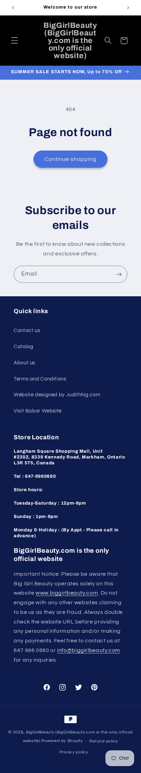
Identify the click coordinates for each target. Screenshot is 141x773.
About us (24, 362)
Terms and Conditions (40, 379)
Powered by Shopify (62, 741)
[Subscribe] (119, 274)
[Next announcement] (128, 7)
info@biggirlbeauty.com (88, 650)
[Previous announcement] (13, 7)
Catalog (23, 346)
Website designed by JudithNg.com (57, 394)
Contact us (27, 330)
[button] (14, 40)
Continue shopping (70, 159)
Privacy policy (74, 752)
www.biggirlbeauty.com (67, 593)
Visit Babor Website (38, 410)
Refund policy (103, 741)
